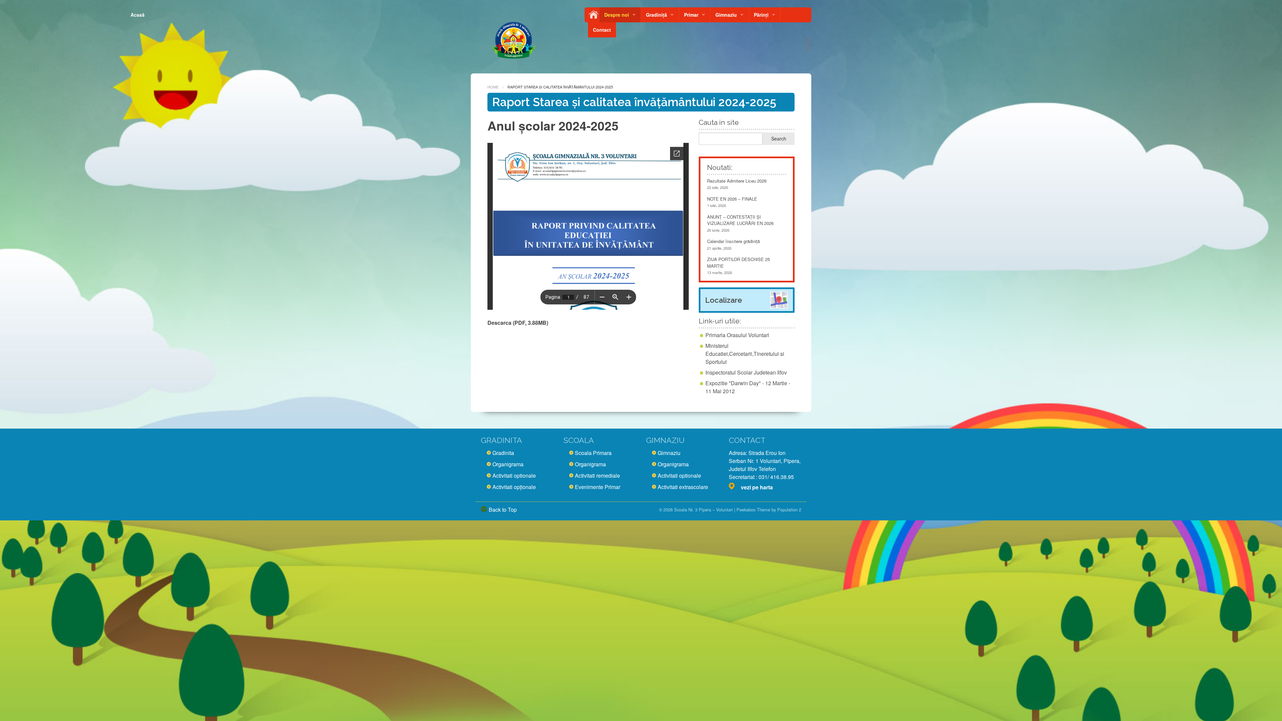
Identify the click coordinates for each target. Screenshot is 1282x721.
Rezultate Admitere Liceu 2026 (737, 181)
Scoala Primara (593, 453)
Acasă (593, 14)
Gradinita (503, 453)
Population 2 (789, 509)
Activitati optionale (514, 475)
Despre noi (616, 14)
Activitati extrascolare (683, 487)
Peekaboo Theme (753, 509)
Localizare (723, 300)
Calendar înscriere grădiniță (733, 241)
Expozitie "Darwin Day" (733, 383)
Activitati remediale (597, 475)
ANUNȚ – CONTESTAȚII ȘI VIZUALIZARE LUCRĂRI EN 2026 (740, 220)
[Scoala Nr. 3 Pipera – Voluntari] (513, 37)
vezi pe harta (757, 487)
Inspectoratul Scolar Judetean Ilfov (746, 372)
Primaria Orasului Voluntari (737, 335)
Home (492, 86)
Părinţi (761, 14)
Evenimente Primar (597, 487)
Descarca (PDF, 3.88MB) (517, 322)
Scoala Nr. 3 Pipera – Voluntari (703, 509)
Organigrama (507, 464)
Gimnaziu (726, 14)
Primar (691, 14)
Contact (602, 29)
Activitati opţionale (514, 487)
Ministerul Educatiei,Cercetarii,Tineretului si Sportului (744, 354)
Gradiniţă (656, 14)
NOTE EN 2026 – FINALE (732, 199)
